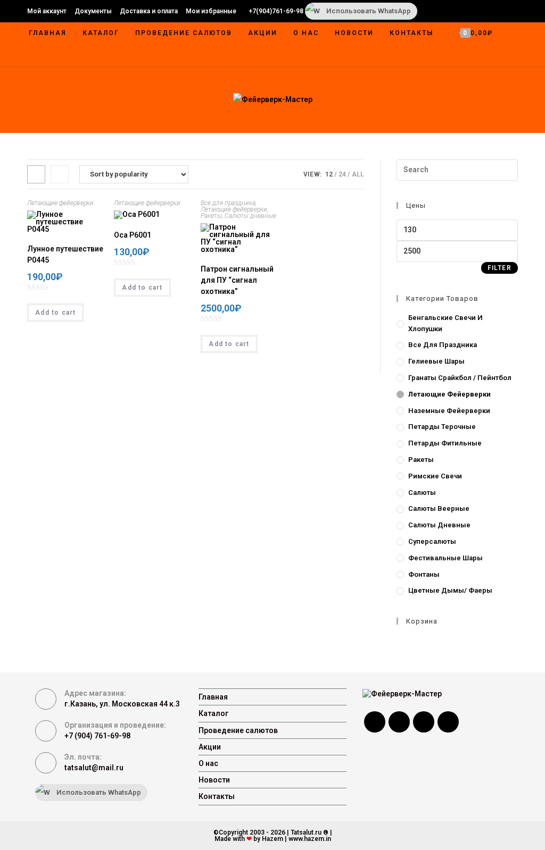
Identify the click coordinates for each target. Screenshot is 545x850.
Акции (210, 747)
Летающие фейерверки (60, 203)
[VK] (423, 722)
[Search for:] (457, 169)
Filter (499, 268)
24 (342, 174)
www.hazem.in (309, 839)
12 (329, 174)
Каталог (214, 713)
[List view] (60, 174)
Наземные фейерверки (449, 411)
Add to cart (55, 312)
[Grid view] (36, 174)
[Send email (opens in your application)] (499, 11)
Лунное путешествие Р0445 (65, 254)
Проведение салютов (238, 730)
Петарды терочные (442, 427)
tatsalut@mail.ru (93, 767)
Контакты (217, 796)
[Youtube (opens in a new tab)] (487, 11)
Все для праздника (228, 203)
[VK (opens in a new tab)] (459, 11)
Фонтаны (424, 574)
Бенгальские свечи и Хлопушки (445, 323)
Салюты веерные (438, 508)
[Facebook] (374, 722)
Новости (214, 780)
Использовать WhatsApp (368, 11)
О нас (208, 763)
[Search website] (506, 56)
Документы (93, 11)
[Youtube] (448, 722)
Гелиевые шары (436, 361)
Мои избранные (211, 11)
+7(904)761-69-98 (276, 11)
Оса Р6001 (132, 235)
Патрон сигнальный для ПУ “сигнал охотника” (237, 280)
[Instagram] (399, 722)
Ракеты (211, 216)
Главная (213, 697)
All (358, 174)
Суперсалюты (432, 541)
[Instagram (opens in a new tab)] (473, 11)
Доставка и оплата (149, 11)
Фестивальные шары (445, 558)
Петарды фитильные (445, 443)
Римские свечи (435, 476)
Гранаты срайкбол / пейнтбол (459, 378)
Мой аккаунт (47, 11)
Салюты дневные (250, 216)
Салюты (422, 492)
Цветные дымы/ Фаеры (450, 590)
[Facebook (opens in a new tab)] (445, 11)
